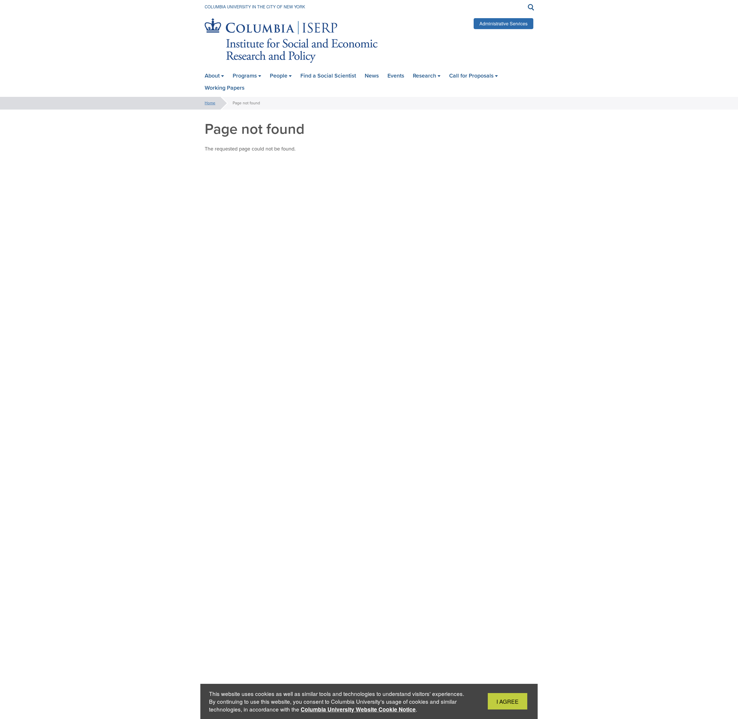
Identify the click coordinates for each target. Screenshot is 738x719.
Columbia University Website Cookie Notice (358, 709)
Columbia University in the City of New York (255, 7)
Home (210, 103)
